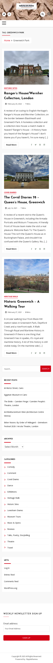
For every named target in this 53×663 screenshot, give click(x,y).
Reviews (11, 529)
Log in (7, 568)
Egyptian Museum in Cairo (15, 394)
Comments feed (11, 581)
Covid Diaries (10, 192)
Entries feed (9, 574)
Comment (11, 473)
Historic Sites (10, 88)
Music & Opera (14, 522)
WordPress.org (10, 588)
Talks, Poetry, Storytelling (18, 535)
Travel (10, 547)
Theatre (10, 541)
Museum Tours (14, 516)
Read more (11, 144)
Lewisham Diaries (15, 510)
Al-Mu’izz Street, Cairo (13, 388)
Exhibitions (12, 491)
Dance (10, 485)
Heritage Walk (11, 296)
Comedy (11, 467)
